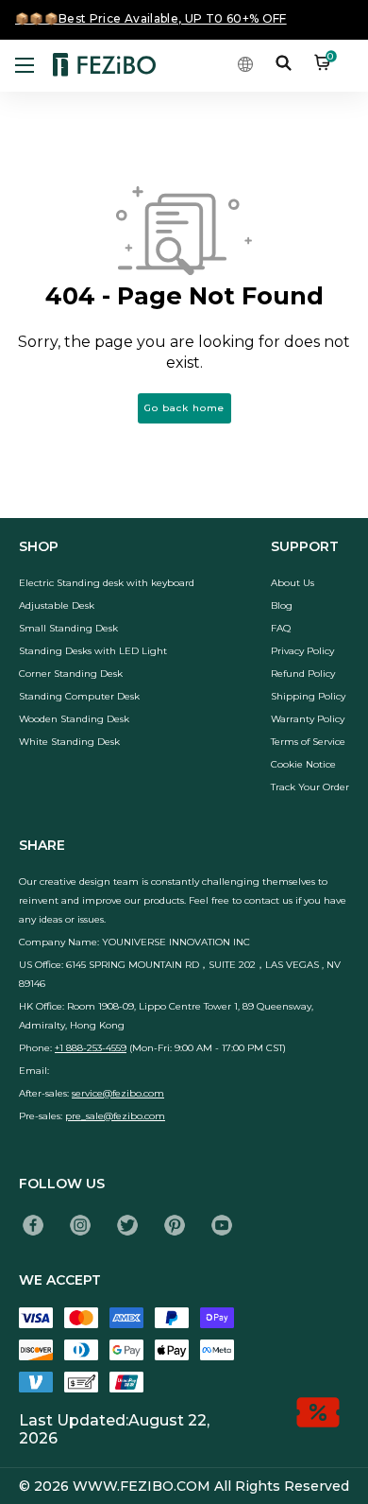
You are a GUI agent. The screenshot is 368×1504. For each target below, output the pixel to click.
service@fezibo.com (118, 1093)
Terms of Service (308, 741)
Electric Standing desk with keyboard (106, 583)
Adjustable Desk (56, 605)
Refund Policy (303, 673)
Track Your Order (310, 787)
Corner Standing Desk (71, 673)
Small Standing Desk (68, 628)
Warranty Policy (307, 719)
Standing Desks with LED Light (93, 651)
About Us (292, 583)
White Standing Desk (69, 741)
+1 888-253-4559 (90, 1048)
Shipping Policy (308, 696)
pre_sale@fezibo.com (115, 1116)
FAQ (281, 628)
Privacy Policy (302, 651)
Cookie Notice (303, 764)
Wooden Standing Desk (74, 719)
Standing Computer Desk (79, 696)
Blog (282, 605)
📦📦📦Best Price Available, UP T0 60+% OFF (151, 18)
